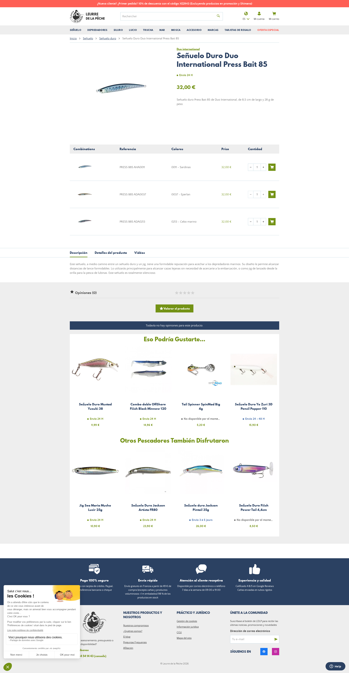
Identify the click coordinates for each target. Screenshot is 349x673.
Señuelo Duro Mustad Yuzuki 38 (95, 388)
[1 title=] (176, 293)
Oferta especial (268, 30)
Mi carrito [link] (274, 19)
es (244, 19)
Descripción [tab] (78, 252)
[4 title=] (188, 293)
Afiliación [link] (128, 648)
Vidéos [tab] (139, 252)
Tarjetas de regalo (238, 30)
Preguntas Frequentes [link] (135, 642)
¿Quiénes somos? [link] (132, 631)
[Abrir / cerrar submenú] (75, 29)
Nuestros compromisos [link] (136, 625)
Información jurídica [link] (188, 626)
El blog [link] (126, 636)
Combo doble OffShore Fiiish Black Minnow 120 (148, 388)
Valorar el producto (174, 308)
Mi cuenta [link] (259, 19)
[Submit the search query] (218, 16)
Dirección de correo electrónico (250, 631)
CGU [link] (179, 632)
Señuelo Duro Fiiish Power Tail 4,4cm (253, 489)
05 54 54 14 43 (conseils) (90, 656)
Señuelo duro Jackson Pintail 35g (201, 489)
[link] (264, 651)
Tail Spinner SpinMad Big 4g (201, 388)
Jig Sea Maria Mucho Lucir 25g (95, 489)
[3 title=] (184, 293)
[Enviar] (276, 639)
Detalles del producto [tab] (111, 252)
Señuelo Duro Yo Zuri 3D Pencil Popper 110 (253, 388)
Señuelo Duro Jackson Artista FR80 (148, 489)
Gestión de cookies (187, 621)
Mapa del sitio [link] (184, 638)
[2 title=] (180, 293)
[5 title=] (192, 293)
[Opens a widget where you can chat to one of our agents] (335, 666)
